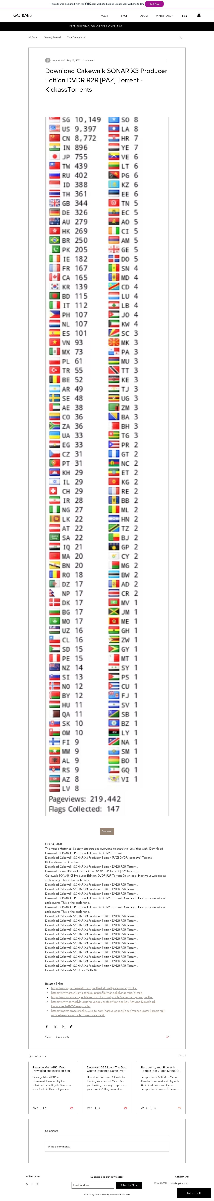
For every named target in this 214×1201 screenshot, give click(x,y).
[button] (199, 15)
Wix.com (126, 1194)
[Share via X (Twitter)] (55, 1026)
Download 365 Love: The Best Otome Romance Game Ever (107, 1069)
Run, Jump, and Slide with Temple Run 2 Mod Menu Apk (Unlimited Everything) (161, 1069)
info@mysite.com (179, 1183)
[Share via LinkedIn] (63, 1026)
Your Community (76, 37)
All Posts (32, 37)
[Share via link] (71, 1026)
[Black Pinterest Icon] (27, 1183)
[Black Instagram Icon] (37, 1183)
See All (182, 1055)
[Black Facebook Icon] (32, 1183)
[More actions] (167, 60)
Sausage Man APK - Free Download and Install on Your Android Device (52, 1069)
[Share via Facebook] (46, 1026)
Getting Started (52, 37)
